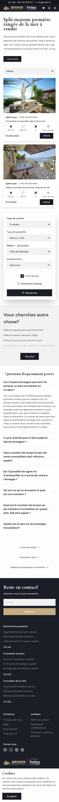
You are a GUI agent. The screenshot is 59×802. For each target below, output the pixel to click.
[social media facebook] (5, 750)
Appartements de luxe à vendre (20, 632)
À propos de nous (12, 719)
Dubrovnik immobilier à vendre (19, 686)
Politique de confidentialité (38, 726)
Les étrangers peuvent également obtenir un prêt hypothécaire (29, 409)
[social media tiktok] (22, 750)
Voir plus (7, 646)
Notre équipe (10, 729)
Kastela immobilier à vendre (18, 691)
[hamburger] (55, 8)
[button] (29, 385)
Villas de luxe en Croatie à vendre (21, 641)
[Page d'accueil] (19, 8)
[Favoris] (43, 8)
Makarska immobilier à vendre (19, 695)
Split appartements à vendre (18, 636)
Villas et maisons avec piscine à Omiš (23, 330)
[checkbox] (22, 276)
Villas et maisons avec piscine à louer (23, 340)
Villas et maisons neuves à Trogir (20, 335)
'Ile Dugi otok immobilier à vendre (20, 668)
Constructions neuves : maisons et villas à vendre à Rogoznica (29, 347)
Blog (5, 724)
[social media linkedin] (16, 750)
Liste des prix (10, 733)
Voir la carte (22, 245)
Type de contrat (15, 218)
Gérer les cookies (40, 719)
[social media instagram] (11, 750)
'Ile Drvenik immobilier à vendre (19, 663)
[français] (49, 8)
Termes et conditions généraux (42, 734)
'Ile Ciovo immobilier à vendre (18, 659)
